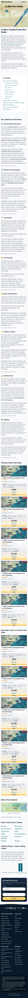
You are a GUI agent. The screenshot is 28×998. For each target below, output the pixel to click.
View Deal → (14, 492)
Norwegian (17, 922)
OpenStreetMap (16, 995)
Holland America (18, 931)
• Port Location (7, 87)
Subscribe (14, 898)
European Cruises (5, 932)
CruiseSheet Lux (18, 951)
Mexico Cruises (4, 939)
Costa (16, 929)
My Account (24, 1)
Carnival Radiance (5, 960)
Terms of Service (18, 962)
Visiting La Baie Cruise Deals (10, 100)
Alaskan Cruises (4, 916)
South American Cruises (6, 941)
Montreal (3, 841)
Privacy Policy (18, 959)
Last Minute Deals (19, 964)
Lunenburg (18, 836)
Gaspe (16, 831)
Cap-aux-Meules (6, 828)
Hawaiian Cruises (5, 934)
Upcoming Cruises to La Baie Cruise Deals (13, 102)
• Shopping (7, 98)
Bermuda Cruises (5, 918)
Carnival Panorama (5, 962)
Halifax (3, 834)
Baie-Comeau (18, 826)
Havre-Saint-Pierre (20, 834)
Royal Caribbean (18, 918)
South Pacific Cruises (5, 943)
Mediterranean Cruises (6, 937)
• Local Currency (8, 89)
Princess (17, 927)
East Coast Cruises (5, 922)
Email (3, 892)
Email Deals (17, 953)
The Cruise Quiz (18, 955)
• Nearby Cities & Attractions (10, 85)
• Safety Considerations (9, 91)
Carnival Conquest (5, 964)
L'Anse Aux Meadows (4, 837)
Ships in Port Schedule (8, 105)
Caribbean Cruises (5, 920)
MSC (16, 916)
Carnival (16, 920)
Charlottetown (19, 828)
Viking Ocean (18, 925)
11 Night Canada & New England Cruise (13, 478)
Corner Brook (5, 831)
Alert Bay (3, 826)
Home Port (4, 886)
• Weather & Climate (8, 94)
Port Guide (17, 949)
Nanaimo (17, 841)
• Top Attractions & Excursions (11, 83)
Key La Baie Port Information (10, 81)
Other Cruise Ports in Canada (10, 107)
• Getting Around (8, 96)
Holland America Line (9, 44)
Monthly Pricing (7, 109)
